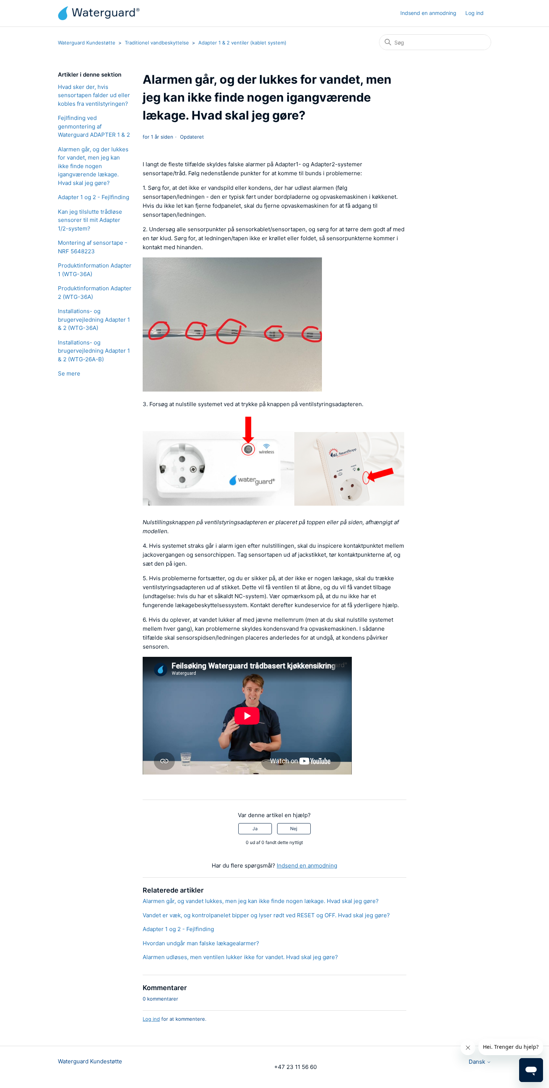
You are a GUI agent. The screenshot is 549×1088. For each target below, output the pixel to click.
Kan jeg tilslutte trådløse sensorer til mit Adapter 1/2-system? (90, 220)
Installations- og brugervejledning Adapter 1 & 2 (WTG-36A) (94, 319)
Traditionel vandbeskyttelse (157, 43)
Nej (293, 828)
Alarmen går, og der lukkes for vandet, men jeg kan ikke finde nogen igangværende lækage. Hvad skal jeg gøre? (93, 166)
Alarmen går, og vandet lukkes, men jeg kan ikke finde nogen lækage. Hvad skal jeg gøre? (261, 901)
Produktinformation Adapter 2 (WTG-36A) (94, 292)
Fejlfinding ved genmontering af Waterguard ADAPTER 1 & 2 (94, 126)
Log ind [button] (474, 13)
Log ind (151, 1019)
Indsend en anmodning (428, 13)
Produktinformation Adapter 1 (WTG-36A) (94, 270)
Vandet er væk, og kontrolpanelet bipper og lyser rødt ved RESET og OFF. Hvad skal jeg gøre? (266, 915)
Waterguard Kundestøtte (86, 43)
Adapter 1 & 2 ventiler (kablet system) (242, 43)
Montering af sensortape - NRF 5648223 (92, 247)
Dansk (478, 1061)
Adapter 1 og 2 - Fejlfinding (93, 197)
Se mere (69, 373)
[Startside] (99, 13)
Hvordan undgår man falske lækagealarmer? (201, 943)
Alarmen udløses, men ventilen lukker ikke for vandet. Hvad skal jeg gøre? (240, 957)
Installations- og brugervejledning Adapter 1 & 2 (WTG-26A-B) (94, 351)
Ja (255, 828)
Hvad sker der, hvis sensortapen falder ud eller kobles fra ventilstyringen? (94, 95)
